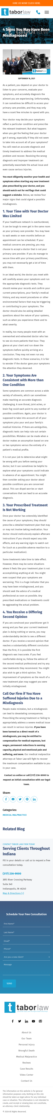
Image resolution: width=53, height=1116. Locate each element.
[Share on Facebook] (6, 799)
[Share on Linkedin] (34, 799)
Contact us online (13, 775)
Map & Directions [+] (13, 893)
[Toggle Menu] (47, 12)
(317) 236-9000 (12, 873)
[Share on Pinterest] (27, 799)
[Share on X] (20, 799)
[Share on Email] (13, 799)
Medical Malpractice (15, 814)
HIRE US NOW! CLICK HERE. (26, 3)
